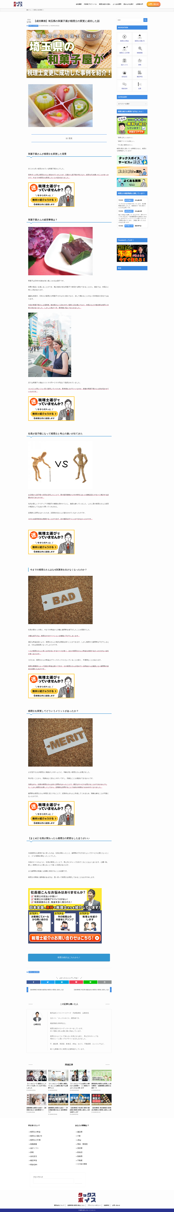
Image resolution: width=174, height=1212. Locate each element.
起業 (139, 88)
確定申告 (140, 76)
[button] (33, 982)
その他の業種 (82, 1164)
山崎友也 (37, 1024)
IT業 (79, 1136)
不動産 (79, 1160)
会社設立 (124, 76)
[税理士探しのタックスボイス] (17, 4)
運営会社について (59, 1205)
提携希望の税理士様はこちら (76, 1205)
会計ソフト (124, 64)
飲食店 (79, 1152)
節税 (139, 64)
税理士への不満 (124, 53)
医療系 (79, 1156)
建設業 (79, 1132)
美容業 (79, 1148)
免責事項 (106, 1205)
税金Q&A (124, 88)
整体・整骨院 (82, 1144)
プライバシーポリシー (94, 1205)
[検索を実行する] (145, 20)
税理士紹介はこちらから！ (69, 957)
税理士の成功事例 (33, 25)
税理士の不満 (35, 1140)
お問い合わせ (116, 1205)
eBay (79, 1140)
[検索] (78, 1181)
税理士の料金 (124, 41)
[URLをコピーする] (105, 982)
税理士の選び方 (140, 41)
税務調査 (140, 53)
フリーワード (38, 1177)
